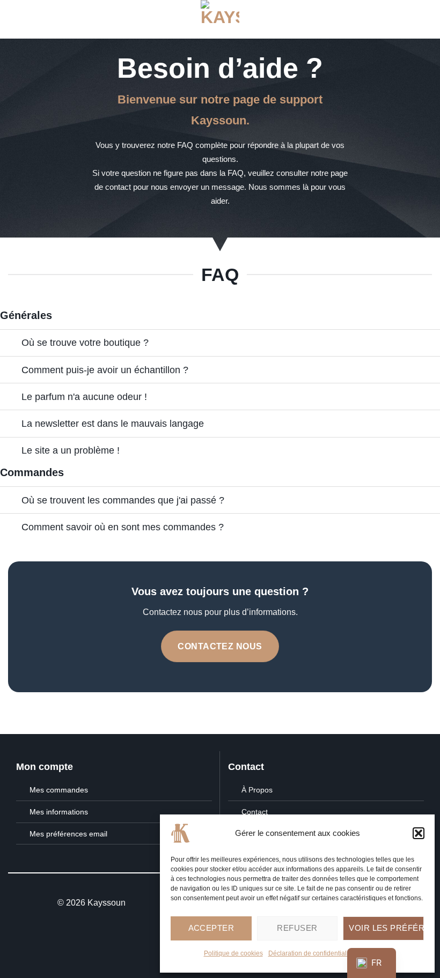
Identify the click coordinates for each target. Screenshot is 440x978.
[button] (418, 833)
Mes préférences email (68, 833)
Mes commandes (59, 790)
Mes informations (59, 811)
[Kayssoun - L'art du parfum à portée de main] (220, 19)
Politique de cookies (233, 953)
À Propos (257, 790)
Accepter (211, 927)
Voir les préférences (386, 927)
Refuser (297, 927)
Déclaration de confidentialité (311, 953)
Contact (254, 811)
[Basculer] (10, 343)
